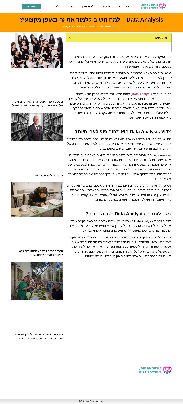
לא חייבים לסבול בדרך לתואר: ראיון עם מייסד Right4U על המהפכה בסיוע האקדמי (118, 358)
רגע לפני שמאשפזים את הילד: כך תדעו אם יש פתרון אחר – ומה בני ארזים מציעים (73, 374)
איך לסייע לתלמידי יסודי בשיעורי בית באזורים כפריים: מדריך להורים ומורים (74, 391)
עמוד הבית (123, 6)
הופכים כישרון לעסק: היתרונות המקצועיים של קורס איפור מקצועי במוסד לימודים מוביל (75, 358)
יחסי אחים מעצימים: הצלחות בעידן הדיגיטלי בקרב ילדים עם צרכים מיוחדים (118, 391)
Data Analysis (142, 94)
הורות (71, 6)
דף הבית (116, 27)
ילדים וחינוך (87, 6)
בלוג (58, 6)
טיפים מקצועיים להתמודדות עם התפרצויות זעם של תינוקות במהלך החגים (32, 391)
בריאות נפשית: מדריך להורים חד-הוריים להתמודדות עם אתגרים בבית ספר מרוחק (31, 374)
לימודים (106, 6)
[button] (70, 38)
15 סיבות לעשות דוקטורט (48, 175)
